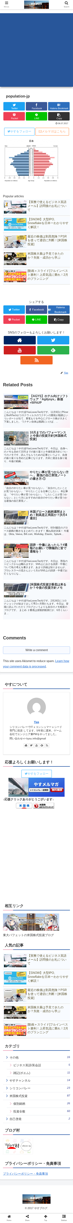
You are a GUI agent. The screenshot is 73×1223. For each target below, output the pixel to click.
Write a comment (36, 650)
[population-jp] (45, 849)
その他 (40, 1057)
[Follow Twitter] (53, 340)
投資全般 (41, 1111)
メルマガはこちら (54, 131)
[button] (65, 665)
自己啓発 (40, 1119)
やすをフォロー (20, 131)
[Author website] (20, 340)
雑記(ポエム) (41, 1073)
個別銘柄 (41, 1103)
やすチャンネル (40, 1080)
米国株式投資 (40, 1096)
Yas (36, 722)
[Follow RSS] (36, 360)
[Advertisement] (36, 50)
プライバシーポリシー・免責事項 (25, 1173)
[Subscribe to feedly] (53, 350)
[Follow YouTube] (20, 350)
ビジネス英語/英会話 (41, 1065)
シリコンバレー (40, 1088)
